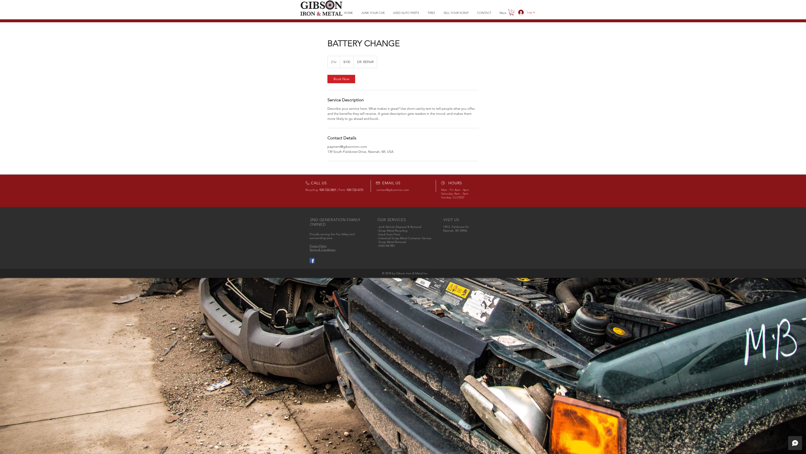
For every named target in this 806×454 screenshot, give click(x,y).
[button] (406, 12)
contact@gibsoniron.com (392, 190)
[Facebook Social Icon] (312, 260)
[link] (341, 79)
